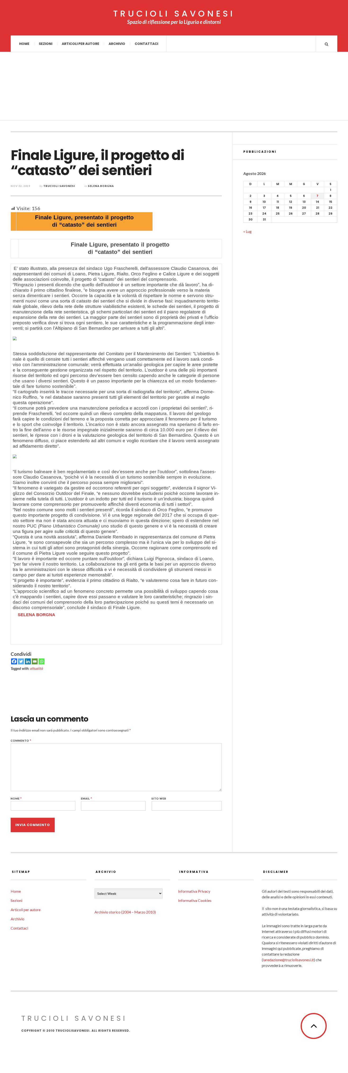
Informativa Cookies (194, 900)
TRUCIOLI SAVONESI (174, 13)
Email (86, 798)
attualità (36, 668)
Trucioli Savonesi (59, 185)
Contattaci (146, 43)
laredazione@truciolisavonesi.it (288, 959)
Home (24, 43)
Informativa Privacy (194, 891)
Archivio (117, 43)
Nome (16, 798)
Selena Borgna (101, 185)
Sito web (159, 798)
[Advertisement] (174, 87)
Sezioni (45, 43)
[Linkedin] (28, 661)
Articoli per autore (80, 43)
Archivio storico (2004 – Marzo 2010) (125, 912)
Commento (21, 740)
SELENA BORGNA (36, 614)
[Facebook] (14, 661)
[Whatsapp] (42, 661)
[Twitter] (21, 661)
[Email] (35, 661)
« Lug (247, 231)
